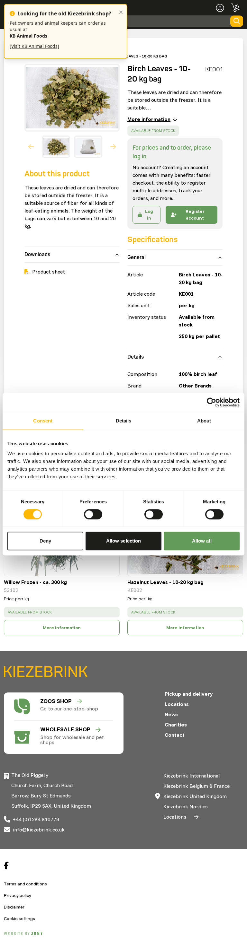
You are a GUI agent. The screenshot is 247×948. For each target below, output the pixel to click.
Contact (175, 735)
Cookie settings (19, 918)
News (171, 714)
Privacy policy (17, 895)
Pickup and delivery (189, 694)
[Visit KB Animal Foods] (34, 46)
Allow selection (123, 541)
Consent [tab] (42, 420)
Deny (45, 541)
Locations (177, 704)
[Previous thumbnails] (31, 147)
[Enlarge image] (69, 97)
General (136, 257)
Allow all (202, 541)
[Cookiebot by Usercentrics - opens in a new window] (211, 402)
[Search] (236, 21)
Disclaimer (14, 907)
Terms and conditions (25, 884)
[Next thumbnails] (113, 147)
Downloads (37, 254)
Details (135, 357)
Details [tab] (124, 420)
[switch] (93, 514)
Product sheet (48, 271)
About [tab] (204, 420)
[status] (153, 131)
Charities (176, 724)
